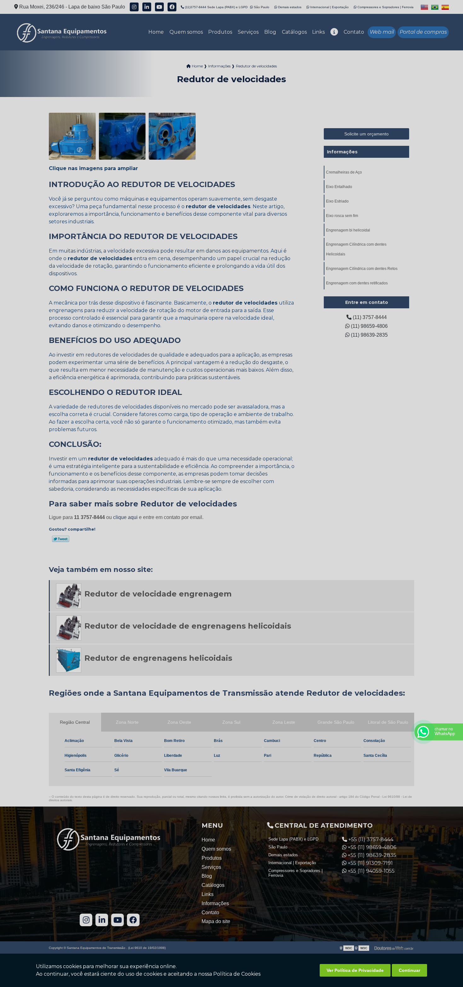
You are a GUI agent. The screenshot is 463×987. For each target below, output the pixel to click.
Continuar (409, 970)
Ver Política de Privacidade (355, 970)
